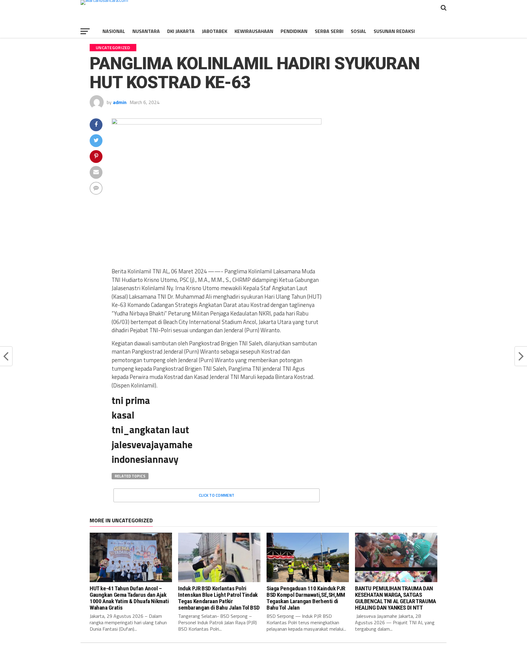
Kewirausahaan (254, 31)
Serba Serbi (329, 31)
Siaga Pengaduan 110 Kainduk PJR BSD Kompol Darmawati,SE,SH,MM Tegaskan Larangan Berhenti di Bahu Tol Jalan (306, 598)
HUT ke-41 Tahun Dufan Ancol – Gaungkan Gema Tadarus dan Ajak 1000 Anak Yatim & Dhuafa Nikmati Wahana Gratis (129, 598)
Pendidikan (294, 31)
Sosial (358, 31)
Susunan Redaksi (394, 31)
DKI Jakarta (181, 31)
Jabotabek (214, 31)
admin (120, 102)
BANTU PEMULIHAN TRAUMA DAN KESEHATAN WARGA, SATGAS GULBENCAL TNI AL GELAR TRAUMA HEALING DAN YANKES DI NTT (395, 598)
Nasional (113, 31)
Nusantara (146, 31)
